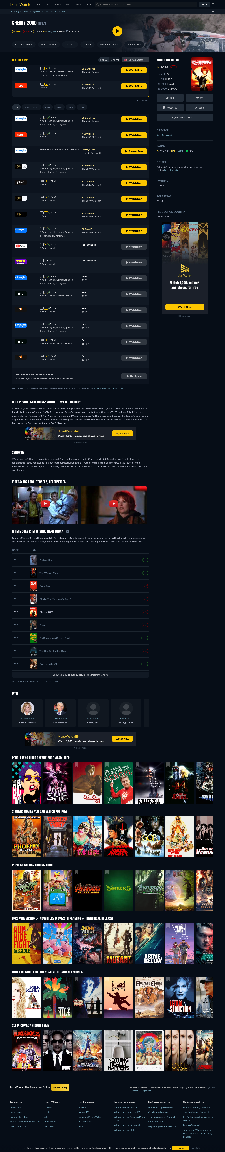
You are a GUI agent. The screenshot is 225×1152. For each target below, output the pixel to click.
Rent (59, 107)
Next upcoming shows (193, 1101)
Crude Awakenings (158, 1112)
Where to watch (23, 44)
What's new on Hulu (124, 1129)
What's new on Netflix (125, 1107)
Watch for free (48, 44)
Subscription (31, 107)
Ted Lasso (49, 1126)
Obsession (15, 1107)
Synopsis (70, 44)
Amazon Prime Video (90, 1116)
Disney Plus (85, 1121)
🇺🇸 (133, 59)
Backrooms (16, 1112)
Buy (71, 107)
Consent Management (140, 1090)
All (16, 107)
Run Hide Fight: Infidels (160, 1107)
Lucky (47, 1112)
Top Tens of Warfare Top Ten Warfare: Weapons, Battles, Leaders (197, 1133)
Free (47, 107)
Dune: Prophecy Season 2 (196, 1107)
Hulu (81, 1126)
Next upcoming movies (159, 1101)
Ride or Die (50, 1121)
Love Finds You (156, 1121)
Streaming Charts (109, 44)
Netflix (82, 1107)
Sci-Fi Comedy (171, 170)
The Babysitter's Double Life (163, 1116)
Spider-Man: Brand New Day (25, 1121)
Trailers (87, 44)
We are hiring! (60, 1087)
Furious (48, 1107)
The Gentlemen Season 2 (196, 1112)
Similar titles (134, 44)
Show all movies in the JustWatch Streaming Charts (81, 674)
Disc (82, 107)
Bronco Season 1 (192, 1125)
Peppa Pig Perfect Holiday (162, 1126)
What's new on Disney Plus (128, 1125)
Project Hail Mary (19, 1116)
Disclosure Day (18, 1126)
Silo (46, 1116)
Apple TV (84, 1112)
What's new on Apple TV (127, 1112)
